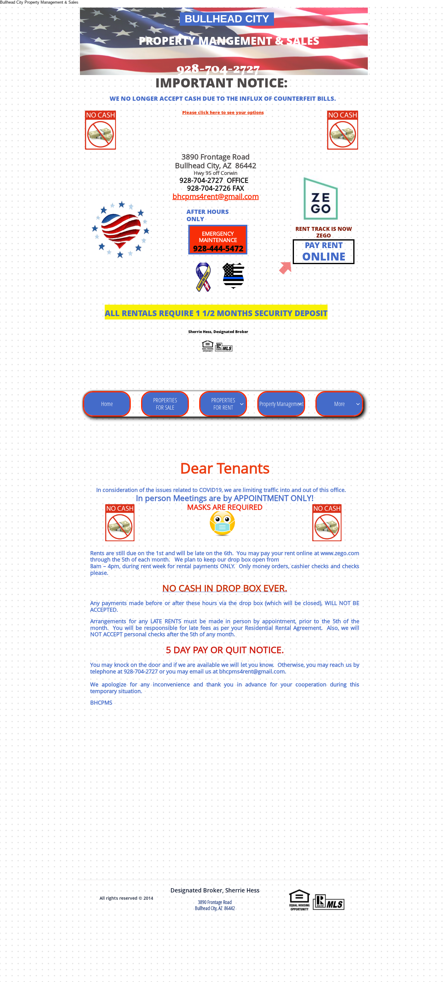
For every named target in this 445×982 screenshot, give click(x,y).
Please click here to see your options (223, 112)
